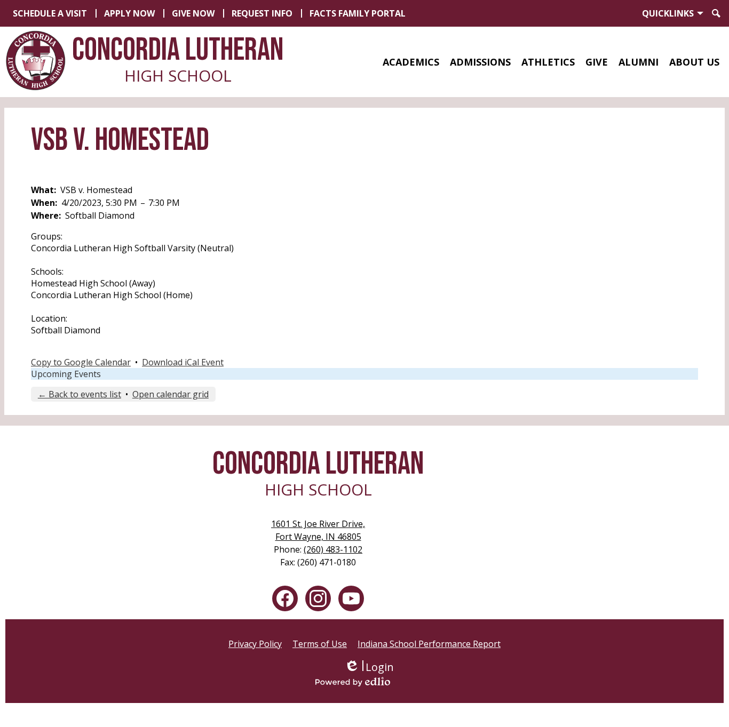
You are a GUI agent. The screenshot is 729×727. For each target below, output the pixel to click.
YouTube (351, 598)
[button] (411, 62)
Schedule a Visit (50, 13)
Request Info (262, 13)
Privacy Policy (255, 644)
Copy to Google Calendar (81, 362)
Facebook (285, 598)
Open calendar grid (170, 394)
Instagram (318, 598)
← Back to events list (79, 394)
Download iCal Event (183, 362)
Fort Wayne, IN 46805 (318, 530)
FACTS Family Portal (358, 13)
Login (369, 667)
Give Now (193, 13)
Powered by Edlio (368, 681)
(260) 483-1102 (333, 549)
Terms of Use (319, 644)
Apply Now (129, 13)
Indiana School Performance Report (429, 644)
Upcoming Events (66, 374)
